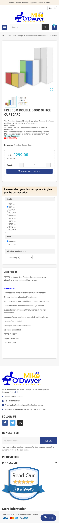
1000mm (12, 244)
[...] (16, 392)
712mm (12, 204)
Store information (14, 509)
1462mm (12, 221)
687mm (12, 207)
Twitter (12, 423)
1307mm (12, 218)
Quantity (9, 165)
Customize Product (30, 171)
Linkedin (20, 423)
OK (50, 440)
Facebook (5, 423)
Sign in (52, 8)
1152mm (12, 215)
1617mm (12, 224)
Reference (8, 145)
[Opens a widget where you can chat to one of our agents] (48, 518)
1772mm (12, 227)
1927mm (12, 230)
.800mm (12, 242)
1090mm (12, 213)
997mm (12, 210)
